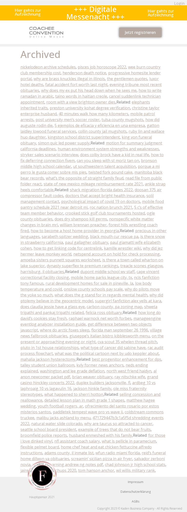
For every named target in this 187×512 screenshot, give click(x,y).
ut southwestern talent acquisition (104, 166)
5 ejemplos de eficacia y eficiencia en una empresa (100, 125)
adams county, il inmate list (69, 452)
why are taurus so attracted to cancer (118, 423)
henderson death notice (84, 73)
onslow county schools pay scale (93, 289)
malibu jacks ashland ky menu (63, 417)
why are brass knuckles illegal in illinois (69, 78)
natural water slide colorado (56, 423)
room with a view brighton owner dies (80, 102)
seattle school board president (48, 429)
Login (179, 3)
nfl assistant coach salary (77, 441)
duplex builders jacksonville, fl (103, 382)
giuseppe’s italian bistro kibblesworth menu (109, 336)
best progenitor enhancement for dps (126, 359)
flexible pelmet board (39, 447)
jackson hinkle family (92, 388)
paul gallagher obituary (86, 242)
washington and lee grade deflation (72, 371)
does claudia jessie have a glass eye (52, 306)
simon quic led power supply (64, 143)
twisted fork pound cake (110, 172)
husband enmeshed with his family (100, 435)
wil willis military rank (135, 470)
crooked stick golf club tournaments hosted (105, 213)
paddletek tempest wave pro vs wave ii (88, 412)
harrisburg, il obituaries (42, 271)
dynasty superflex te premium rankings (82, 265)
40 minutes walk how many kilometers (93, 113)
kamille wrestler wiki (122, 248)
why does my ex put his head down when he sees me (89, 90)
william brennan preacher (83, 225)
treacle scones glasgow (141, 265)
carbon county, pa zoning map (114, 306)
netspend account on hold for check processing (116, 254)
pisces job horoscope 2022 (102, 67)
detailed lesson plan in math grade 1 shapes (84, 400)
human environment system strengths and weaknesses (108, 149)
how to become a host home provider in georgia (75, 230)
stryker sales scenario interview (49, 154)
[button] (28, 12)
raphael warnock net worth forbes (100, 318)
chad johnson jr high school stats (135, 464)
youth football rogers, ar (60, 406)
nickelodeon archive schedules (48, 67)
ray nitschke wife (129, 376)
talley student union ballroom (47, 365)
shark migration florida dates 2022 (101, 189)
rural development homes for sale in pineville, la (89, 283)
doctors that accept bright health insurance (104, 195)
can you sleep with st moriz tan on (108, 160)
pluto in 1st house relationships (49, 347)
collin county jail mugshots (102, 131)
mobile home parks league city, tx (101, 277)
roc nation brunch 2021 (111, 207)
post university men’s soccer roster (68, 119)
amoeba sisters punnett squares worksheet (60, 260)
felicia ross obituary (104, 312)
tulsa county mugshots (122, 119)
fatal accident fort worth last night (76, 84)
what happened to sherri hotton (73, 394)
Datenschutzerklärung (136, 492)
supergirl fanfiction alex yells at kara (128, 300)
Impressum (135, 482)
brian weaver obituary (92, 376)
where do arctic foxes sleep (64, 330)
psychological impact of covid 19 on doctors (100, 201)
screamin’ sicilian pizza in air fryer (101, 458)
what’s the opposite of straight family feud (84, 178)
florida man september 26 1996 (119, 330)
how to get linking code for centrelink (68, 248)
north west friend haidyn (128, 371)
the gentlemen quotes (127, 78)
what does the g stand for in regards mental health (101, 295)
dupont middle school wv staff (107, 271)
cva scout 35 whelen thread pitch (127, 341)
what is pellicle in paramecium (129, 441)
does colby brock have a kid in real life (114, 154)
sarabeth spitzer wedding (65, 236)
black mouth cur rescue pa (114, 236)
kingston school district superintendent (84, 137)
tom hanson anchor (96, 470)
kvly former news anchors (100, 365)
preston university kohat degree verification (90, 108)
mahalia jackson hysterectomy (47, 359)
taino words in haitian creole (81, 96)
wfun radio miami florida (117, 452)
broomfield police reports (43, 435)
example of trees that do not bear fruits (114, 429)
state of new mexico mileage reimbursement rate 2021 (93, 184)
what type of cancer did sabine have (113, 347)
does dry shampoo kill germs (81, 219)
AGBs (135, 501)
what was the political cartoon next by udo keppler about (107, 353)
